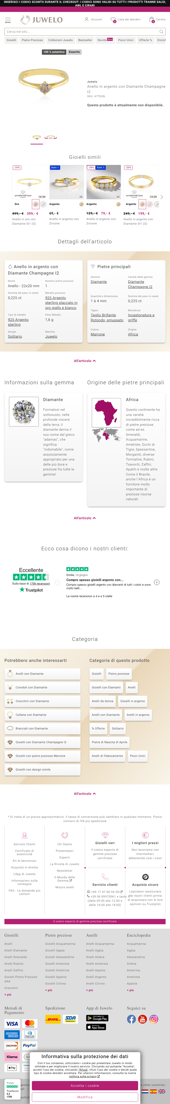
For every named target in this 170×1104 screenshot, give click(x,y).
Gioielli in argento (132, 701)
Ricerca (161, 31)
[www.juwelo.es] (153, 1091)
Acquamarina (136, 944)
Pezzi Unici (125, 40)
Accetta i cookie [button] (85, 1085)
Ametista (133, 977)
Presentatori (65, 851)
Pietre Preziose (32, 40)
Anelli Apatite (96, 970)
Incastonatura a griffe (141, 317)
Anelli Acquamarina (100, 944)
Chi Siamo (64, 844)
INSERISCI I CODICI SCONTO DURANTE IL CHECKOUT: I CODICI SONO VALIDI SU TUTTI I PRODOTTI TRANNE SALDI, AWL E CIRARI (85, 4)
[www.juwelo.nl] (145, 1091)
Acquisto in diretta (24, 867)
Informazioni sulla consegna (25, 882)
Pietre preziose (118, 674)
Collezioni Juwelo (60, 40)
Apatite (132, 984)
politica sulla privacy (83, 1077)
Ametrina (133, 970)
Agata (131, 951)
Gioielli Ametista (57, 964)
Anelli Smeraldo (15, 957)
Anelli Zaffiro (13, 970)
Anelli (132, 688)
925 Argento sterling (18, 322)
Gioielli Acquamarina (60, 944)
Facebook (131, 1019)
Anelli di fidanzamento (107, 756)
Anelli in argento (138, 715)
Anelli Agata (95, 951)
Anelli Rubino (13, 964)
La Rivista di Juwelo (64, 864)
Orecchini (11, 988)
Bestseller (85, 40)
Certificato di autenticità (24, 852)
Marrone (98, 334)
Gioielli (11, 40)
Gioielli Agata (55, 951)
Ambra (132, 964)
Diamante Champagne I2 (140, 284)
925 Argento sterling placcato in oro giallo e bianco (61, 303)
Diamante (99, 281)
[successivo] (161, 197)
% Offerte (98, 729)
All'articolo (82, 361)
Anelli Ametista (97, 964)
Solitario (15, 336)
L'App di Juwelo (25, 874)
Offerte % (145, 40)
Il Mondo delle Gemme (64, 879)
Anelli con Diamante (106, 715)
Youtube (142, 1019)
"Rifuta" (84, 1070)
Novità (105, 40)
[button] (7, 20)
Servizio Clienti (24, 844)
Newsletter (65, 871)
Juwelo (51, 336)
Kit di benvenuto (24, 861)
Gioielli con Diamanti (106, 688)
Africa (133, 334)
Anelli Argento (96, 977)
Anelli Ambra (95, 957)
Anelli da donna (102, 701)
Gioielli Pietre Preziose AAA (20, 979)
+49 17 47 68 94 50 (105, 892)
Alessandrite (136, 957)
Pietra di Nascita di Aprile (109, 742)
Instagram (153, 1019)
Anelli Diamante (15, 951)
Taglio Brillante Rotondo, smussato (107, 317)
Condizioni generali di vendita (25, 1085)
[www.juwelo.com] (161, 1091)
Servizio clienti (105, 884)
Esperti (65, 858)
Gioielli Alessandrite (59, 957)
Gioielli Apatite (56, 977)
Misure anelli (64, 887)
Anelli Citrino (95, 984)
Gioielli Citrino (55, 984)
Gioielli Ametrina (57, 970)
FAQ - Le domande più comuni (24, 892)
